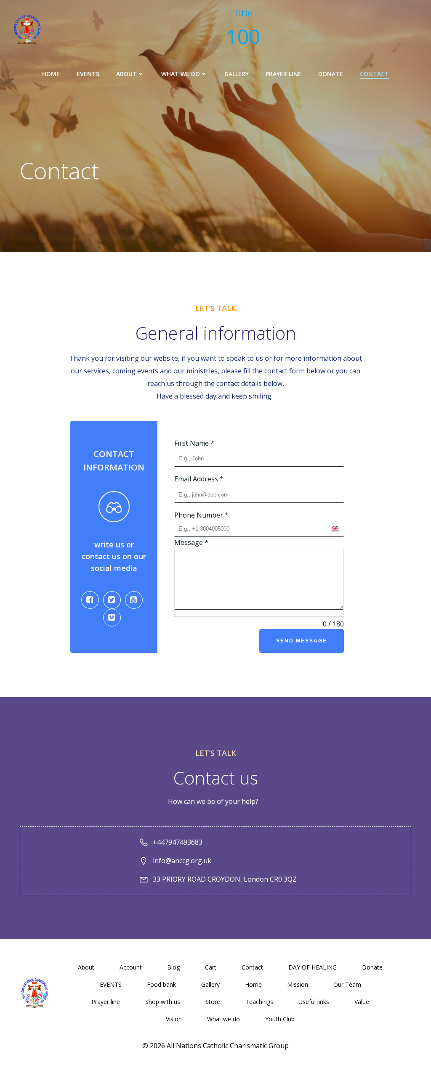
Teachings (259, 1002)
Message (191, 542)
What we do (180, 74)
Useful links (313, 1002)
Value (361, 1002)
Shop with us (162, 1002)
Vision (174, 1019)
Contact (374, 74)
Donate (330, 74)
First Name (194, 443)
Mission (297, 984)
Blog (173, 967)
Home (51, 74)
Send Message (301, 641)
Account (131, 967)
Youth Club (280, 1019)
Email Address (198, 478)
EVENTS (88, 74)
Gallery (236, 74)
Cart (210, 967)
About (126, 74)
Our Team (347, 984)
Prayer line (283, 74)
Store (212, 1002)
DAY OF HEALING (312, 967)
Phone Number (201, 515)
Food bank (161, 984)
